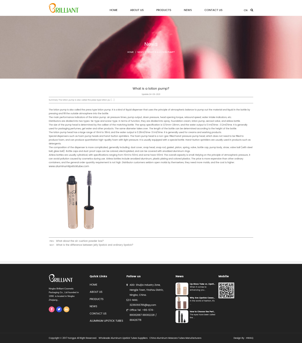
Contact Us (213, 10)
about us (96, 292)
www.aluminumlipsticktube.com (69, 166)
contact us (98, 313)
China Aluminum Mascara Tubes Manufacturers (175, 338)
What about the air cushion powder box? (80, 241)
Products (163, 10)
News (188, 10)
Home (113, 10)
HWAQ (249, 338)
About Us (137, 10)
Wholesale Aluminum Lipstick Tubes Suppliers (123, 338)
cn (245, 10)
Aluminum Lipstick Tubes (106, 321)
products (96, 299)
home (93, 285)
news (93, 306)
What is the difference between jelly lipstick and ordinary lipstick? (94, 245)
